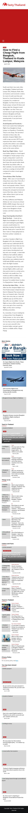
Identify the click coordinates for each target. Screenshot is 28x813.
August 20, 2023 (7, 420)
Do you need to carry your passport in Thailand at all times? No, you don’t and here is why (13, 687)
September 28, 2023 (17, 583)
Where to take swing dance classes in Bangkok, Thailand (17, 497)
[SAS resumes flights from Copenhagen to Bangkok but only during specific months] (14, 378)
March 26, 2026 (16, 453)
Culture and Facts (7, 550)
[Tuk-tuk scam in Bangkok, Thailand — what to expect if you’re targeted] (6, 607)
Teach (4, 431)
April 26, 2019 (15, 632)
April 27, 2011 (7, 64)
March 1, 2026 (15, 466)
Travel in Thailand (15, 603)
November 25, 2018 (16, 513)
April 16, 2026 (6, 441)
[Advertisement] (14, 24)
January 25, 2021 (16, 491)
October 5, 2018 (16, 539)
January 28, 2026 (7, 800)
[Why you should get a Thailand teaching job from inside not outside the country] (6, 473)
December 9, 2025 (16, 477)
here (17, 660)
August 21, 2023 (7, 394)
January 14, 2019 (16, 501)
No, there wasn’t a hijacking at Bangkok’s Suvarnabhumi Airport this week (13, 797)
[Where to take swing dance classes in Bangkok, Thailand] (6, 498)
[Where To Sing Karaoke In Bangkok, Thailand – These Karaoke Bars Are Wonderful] (6, 648)
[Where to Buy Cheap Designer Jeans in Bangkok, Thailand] (6, 638)
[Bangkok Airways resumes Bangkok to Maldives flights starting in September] (14, 405)
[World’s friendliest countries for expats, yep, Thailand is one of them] (6, 568)
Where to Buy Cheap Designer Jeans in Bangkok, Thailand (17, 638)
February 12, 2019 (16, 652)
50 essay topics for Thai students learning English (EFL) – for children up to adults (13, 742)
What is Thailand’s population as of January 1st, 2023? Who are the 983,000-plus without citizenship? (18, 591)
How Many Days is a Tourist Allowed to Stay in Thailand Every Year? (18, 617)
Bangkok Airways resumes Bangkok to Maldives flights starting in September (13, 417)
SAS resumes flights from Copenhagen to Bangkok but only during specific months (13, 390)
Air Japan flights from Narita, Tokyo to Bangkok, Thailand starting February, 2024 (13, 363)
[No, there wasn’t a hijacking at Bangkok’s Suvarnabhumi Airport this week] (14, 786)
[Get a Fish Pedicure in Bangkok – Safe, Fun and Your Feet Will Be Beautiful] (6, 535)
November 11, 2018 (16, 528)
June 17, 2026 (7, 560)
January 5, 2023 (16, 596)
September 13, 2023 (8, 367)
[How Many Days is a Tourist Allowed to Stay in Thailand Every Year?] (6, 618)
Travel (4, 47)
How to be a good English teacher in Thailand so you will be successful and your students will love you (13, 715)
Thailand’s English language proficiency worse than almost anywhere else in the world (17, 461)
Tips (12, 623)
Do (12, 483)
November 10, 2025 (16, 572)
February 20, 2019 (16, 641)
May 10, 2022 (15, 621)
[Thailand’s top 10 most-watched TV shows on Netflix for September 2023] (6, 580)
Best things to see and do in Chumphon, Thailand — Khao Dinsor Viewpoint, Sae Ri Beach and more (18, 509)
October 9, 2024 (16, 611)
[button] (3, 41)
